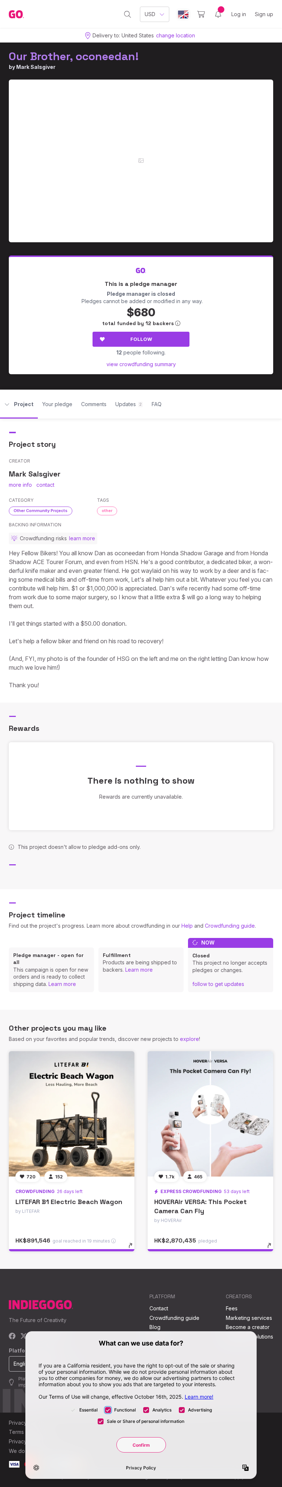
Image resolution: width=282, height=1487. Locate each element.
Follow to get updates (218, 984)
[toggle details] (133, 1249)
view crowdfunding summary (141, 364)
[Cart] (201, 14)
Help (187, 926)
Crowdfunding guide (230, 926)
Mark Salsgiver (35, 67)
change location (175, 35)
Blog (154, 1327)
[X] (23, 1336)
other (107, 510)
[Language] (183, 14)
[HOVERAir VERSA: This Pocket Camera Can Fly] (210, 1114)
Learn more (62, 984)
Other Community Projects (41, 510)
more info (20, 485)
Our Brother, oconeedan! (74, 56)
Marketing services (249, 1318)
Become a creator (248, 1327)
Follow (141, 339)
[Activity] (218, 14)
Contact (158, 1308)
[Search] (127, 14)
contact (45, 485)
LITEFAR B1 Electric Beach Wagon (68, 1201)
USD (150, 14)
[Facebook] (12, 1336)
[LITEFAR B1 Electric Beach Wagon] (71, 1114)
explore (189, 1039)
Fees (232, 1308)
